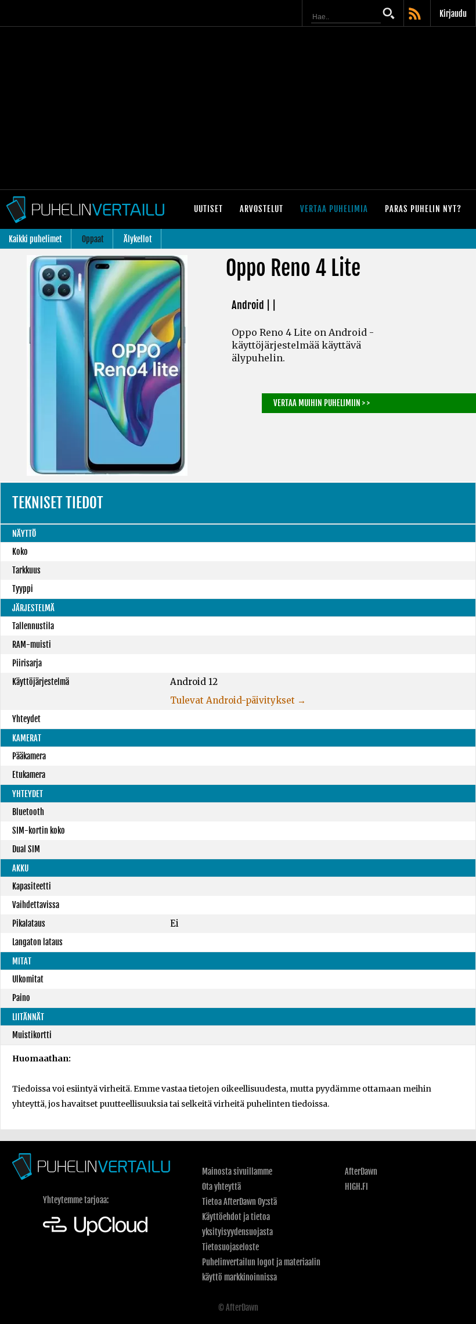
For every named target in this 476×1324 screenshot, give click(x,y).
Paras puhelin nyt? (423, 209)
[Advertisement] (238, 108)
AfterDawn (361, 1171)
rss (415, 14)
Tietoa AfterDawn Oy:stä (239, 1202)
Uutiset (208, 209)
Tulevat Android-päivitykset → (238, 700)
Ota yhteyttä (221, 1187)
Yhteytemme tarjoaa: (76, 1200)
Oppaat (93, 239)
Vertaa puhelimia (334, 209)
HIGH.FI (356, 1187)
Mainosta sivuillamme (237, 1171)
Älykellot (138, 239)
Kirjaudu (453, 14)
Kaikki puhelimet (35, 239)
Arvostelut (261, 209)
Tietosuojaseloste (230, 1247)
